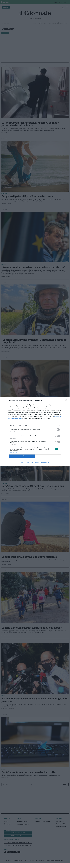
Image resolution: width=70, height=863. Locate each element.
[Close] (66, 400)
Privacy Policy (45, 462)
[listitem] (35, 425)
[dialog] (35, 431)
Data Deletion (25, 462)
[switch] (57, 429)
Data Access (35, 462)
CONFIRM (22, 456)
